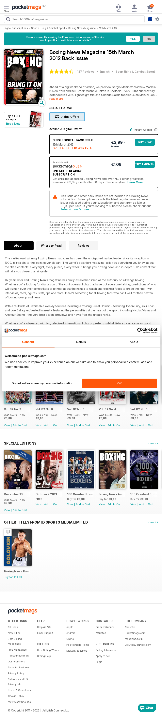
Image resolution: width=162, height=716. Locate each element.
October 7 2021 (46, 494)
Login (99, 661)
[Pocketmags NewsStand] (26, 8)
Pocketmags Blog (18, 655)
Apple (69, 627)
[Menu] (6, 7)
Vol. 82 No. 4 (107, 409)
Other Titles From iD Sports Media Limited (46, 522)
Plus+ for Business (19, 667)
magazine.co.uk (134, 638)
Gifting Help (44, 656)
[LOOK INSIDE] (23, 103)
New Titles (14, 632)
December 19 (13, 494)
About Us (130, 627)
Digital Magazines (76, 650)
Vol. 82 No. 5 (75, 409)
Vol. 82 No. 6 (44, 409)
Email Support (45, 632)
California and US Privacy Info (18, 682)
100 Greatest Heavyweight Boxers (80, 494)
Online (70, 638)
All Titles (13, 627)
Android (70, 632)
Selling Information (106, 650)
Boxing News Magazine (82, 28)
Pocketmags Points (77, 644)
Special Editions (20, 443)
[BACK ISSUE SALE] (18, 403)
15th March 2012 (108, 28)
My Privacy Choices (19, 701)
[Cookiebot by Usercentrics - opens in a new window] (140, 330)
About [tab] (134, 342)
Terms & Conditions (19, 690)
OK (119, 383)
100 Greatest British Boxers (143, 494)
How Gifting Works (48, 650)
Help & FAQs (44, 627)
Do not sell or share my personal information (42, 383)
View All (153, 443)
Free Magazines (17, 649)
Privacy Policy (16, 673)
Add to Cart (20, 425)
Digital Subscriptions (16, 28)
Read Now (13, 123)
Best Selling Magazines (15, 641)
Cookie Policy (16, 696)
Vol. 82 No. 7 (12, 409)
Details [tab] (81, 342)
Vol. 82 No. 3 (139, 409)
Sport (34, 28)
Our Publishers (16, 661)
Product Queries (105, 627)
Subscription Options (74, 209)
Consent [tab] (28, 342)
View (7, 425)
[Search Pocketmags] (8, 19)
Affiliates (101, 632)
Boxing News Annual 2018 (112, 494)
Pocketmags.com (135, 632)
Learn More (135, 182)
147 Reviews (85, 71)
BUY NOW (145, 142)
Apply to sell (103, 656)
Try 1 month (144, 164)
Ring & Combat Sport (53, 28)
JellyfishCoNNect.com (138, 644)
